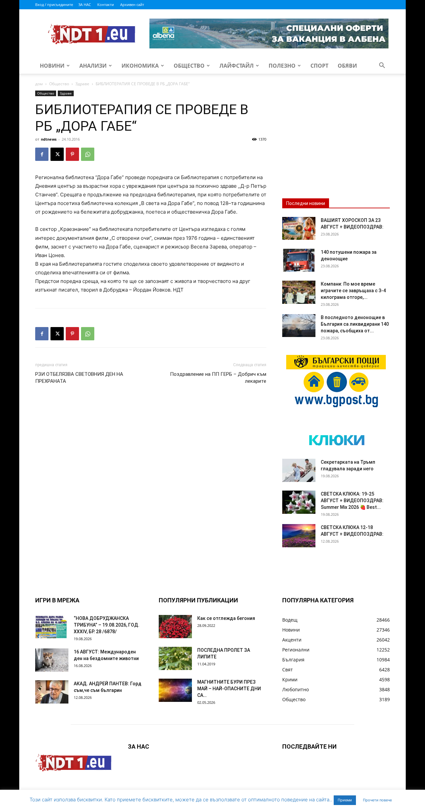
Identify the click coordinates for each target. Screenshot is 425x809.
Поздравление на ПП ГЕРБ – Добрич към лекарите (218, 377)
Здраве (82, 84)
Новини (52, 65)
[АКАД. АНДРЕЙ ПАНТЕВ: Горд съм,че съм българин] (51, 692)
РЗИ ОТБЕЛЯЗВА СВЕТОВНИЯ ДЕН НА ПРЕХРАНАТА (79, 377)
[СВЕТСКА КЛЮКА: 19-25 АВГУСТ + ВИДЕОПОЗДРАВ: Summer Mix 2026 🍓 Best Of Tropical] (298, 502)
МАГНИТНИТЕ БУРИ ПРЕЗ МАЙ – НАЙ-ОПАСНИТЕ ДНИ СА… (229, 688)
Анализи (93, 65)
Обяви (347, 65)
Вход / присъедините (54, 4)
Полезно (282, 65)
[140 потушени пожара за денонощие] (298, 260)
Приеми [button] (345, 800)
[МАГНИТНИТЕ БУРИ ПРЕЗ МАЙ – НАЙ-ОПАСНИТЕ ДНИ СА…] (175, 690)
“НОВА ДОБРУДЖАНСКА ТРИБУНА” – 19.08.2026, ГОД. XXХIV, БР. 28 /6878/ (106, 625)
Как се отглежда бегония (226, 618)
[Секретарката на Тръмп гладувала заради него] (298, 470)
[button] (382, 66)
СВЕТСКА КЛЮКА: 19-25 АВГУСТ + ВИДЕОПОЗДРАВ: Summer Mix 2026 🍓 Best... (352, 500)
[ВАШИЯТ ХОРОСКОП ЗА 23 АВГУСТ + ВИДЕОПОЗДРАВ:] (298, 228)
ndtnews (48, 139)
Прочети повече (377, 800)
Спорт (319, 65)
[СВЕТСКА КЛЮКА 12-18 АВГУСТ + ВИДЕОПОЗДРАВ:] (298, 535)
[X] (57, 154)
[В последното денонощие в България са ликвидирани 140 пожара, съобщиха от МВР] (298, 325)
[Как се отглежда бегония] (175, 626)
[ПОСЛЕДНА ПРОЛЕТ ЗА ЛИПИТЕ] (175, 658)
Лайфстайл (236, 65)
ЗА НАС (84, 4)
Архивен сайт (132, 4)
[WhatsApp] (87, 154)
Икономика (140, 65)
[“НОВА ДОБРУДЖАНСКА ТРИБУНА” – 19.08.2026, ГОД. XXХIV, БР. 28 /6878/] (51, 626)
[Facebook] (41, 154)
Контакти (105, 4)
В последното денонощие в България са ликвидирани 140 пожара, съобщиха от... (355, 324)
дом (39, 84)
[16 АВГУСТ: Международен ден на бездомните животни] (51, 660)
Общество (189, 65)
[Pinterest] (72, 154)
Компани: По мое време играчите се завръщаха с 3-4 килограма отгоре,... (353, 290)
